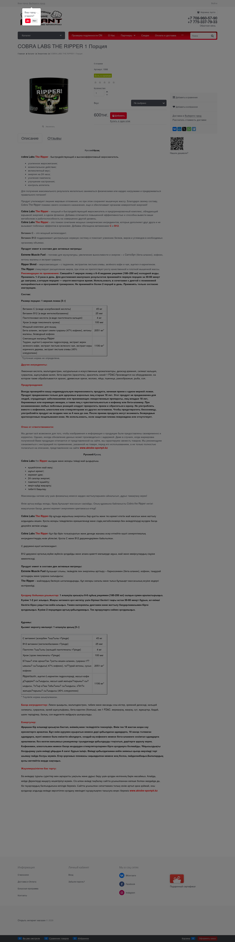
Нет (34, 20)
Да (27, 20)
